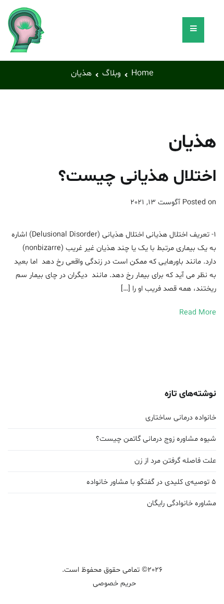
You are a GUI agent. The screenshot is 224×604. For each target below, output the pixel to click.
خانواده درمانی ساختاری (180, 418)
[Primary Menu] (193, 30)
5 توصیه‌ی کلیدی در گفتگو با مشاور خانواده (151, 482)
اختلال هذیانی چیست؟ (137, 176)
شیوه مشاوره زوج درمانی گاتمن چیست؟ (156, 439)
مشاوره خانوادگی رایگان (181, 503)
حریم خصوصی (112, 583)
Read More (197, 313)
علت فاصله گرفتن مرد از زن (175, 461)
